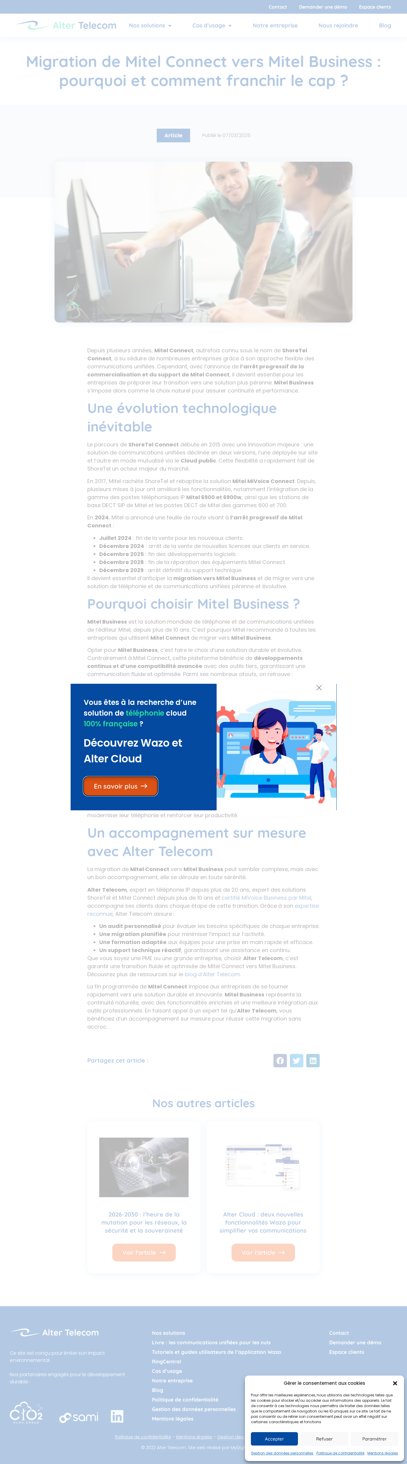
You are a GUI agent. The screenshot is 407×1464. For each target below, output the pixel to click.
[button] (395, 1383)
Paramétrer (374, 1439)
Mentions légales (382, 1453)
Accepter (274, 1439)
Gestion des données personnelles (282, 1453)
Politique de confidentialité (340, 1453)
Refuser (324, 1439)
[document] (203, 732)
